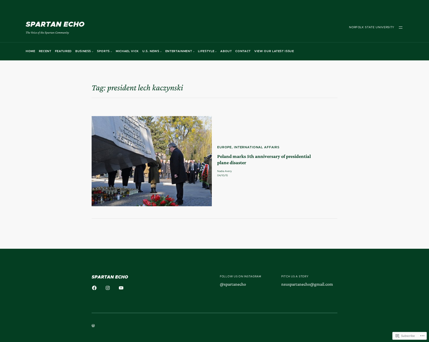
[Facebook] (94, 288)
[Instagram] (107, 288)
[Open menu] (400, 27)
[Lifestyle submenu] (216, 51)
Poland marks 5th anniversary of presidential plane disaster (264, 159)
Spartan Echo (55, 24)
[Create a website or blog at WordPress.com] (93, 326)
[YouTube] (121, 288)
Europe (224, 147)
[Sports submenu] (111, 51)
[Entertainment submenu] (194, 51)
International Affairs (257, 147)
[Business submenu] (92, 51)
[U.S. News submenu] (161, 51)
